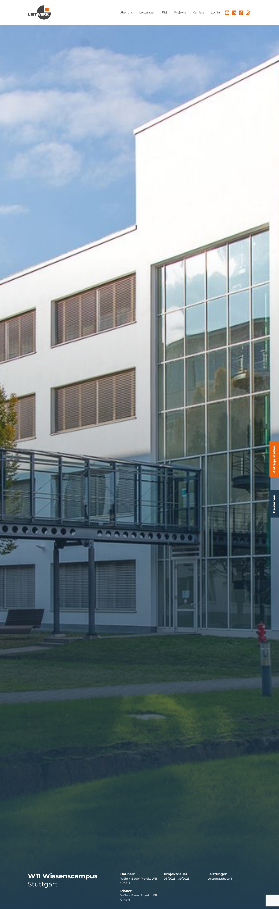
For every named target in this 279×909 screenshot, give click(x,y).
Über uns (126, 12)
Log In (215, 12)
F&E (165, 12)
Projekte (180, 12)
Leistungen (147, 12)
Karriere (198, 12)
